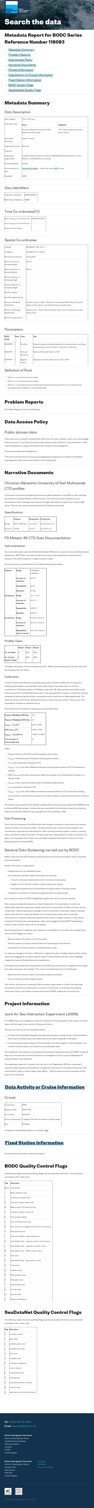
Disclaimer (42, 1464)
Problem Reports (19, 55)
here (46, 1130)
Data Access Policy (20, 60)
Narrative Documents (22, 65)
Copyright (41, 1461)
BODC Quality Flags (20, 85)
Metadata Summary (21, 50)
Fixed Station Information (24, 80)
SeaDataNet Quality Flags (24, 90)
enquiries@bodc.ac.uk (23, 1426)
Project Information (20, 70)
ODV (56, 168)
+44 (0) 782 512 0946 (19, 1422)
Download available (30, 168)
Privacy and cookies (45, 1467)
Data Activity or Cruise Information (30, 75)
